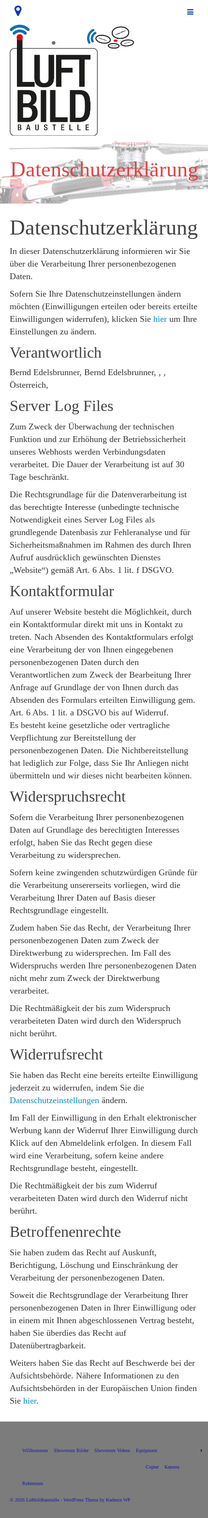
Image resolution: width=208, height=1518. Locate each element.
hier (160, 319)
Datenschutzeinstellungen (54, 1100)
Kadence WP (118, 1499)
